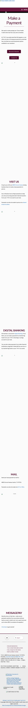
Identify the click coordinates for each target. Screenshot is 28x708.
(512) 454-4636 (10, 656)
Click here (4, 627)
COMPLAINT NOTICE (19, 700)
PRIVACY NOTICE (7, 700)
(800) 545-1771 (19, 656)
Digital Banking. (18, 333)
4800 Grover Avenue (17, 185)
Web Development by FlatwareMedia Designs (14, 705)
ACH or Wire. (20, 487)
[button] (14, 51)
